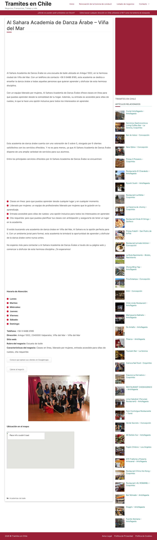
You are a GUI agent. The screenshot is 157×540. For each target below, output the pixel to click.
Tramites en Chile (28, 3)
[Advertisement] (59, 53)
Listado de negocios (125, 4)
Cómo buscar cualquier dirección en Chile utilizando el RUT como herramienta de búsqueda (115, 13)
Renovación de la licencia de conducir (95, 4)
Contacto (143, 4)
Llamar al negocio (17, 369)
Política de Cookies (143, 536)
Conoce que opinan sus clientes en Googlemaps (29, 360)
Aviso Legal (107, 536)
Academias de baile (17, 498)
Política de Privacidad (123, 536)
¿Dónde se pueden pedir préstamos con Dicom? (56, 13)
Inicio (72, 4)
